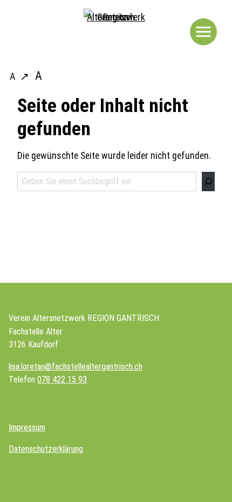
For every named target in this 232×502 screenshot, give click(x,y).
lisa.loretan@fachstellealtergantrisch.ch (75, 366)
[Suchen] (208, 181)
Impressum (27, 427)
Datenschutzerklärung (46, 449)
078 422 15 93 (62, 379)
